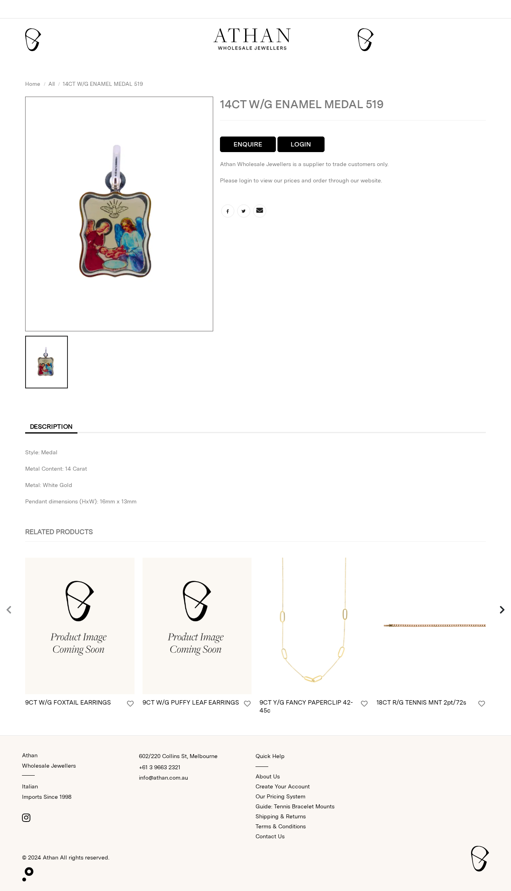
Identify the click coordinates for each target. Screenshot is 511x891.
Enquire (248, 144)
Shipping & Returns (281, 816)
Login (301, 144)
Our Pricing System (280, 796)
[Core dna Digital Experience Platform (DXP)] (25, 872)
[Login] (130, 704)
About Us (268, 776)
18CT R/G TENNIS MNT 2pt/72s (421, 702)
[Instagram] (26, 818)
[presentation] (9, 610)
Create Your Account (283, 786)
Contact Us (270, 836)
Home (32, 84)
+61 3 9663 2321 (159, 767)
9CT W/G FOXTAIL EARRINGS (68, 702)
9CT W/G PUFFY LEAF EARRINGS (191, 702)
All (51, 84)
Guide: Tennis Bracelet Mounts (295, 806)
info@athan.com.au (163, 777)
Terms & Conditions (281, 826)
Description (51, 426)
